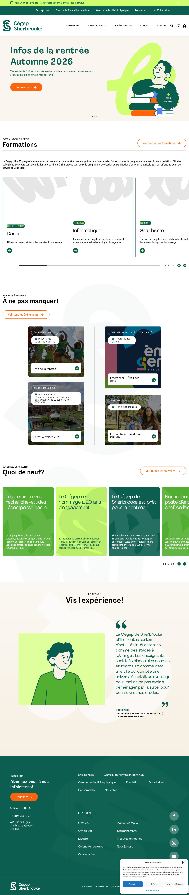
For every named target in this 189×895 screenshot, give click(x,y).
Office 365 (85, 831)
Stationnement (127, 831)
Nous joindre (125, 846)
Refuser (154, 884)
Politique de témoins (152, 890)
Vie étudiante (122, 25)
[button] (184, 862)
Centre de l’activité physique (112, 10)
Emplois (161, 25)
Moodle (83, 839)
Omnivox (83, 823)
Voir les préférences (175, 884)
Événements (86, 790)
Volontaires (156, 782)
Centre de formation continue (73, 10)
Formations (72, 25)
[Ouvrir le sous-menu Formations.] (80, 25)
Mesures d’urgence (129, 839)
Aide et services (97, 25)
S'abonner (22, 797)
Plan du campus (127, 823)
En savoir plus (24, 87)
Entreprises (42, 10)
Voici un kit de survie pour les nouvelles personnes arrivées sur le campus (49, 2)
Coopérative (86, 854)
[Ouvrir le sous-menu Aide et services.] (107, 25)
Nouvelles (111, 790)
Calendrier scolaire (90, 846)
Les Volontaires (161, 10)
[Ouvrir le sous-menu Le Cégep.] (149, 25)
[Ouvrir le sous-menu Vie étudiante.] (131, 25)
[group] (35, 217)
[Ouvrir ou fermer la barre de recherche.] (172, 25)
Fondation (140, 10)
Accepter (132, 884)
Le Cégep (143, 25)
